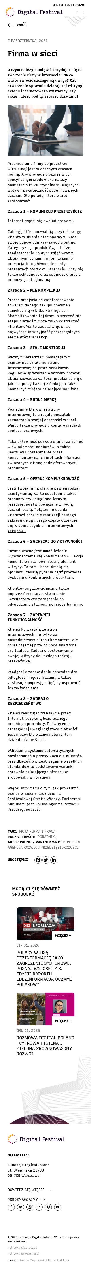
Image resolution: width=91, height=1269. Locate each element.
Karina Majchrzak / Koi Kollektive (44, 1260)
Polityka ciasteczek (22, 1247)
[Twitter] (45, 860)
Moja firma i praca (37, 831)
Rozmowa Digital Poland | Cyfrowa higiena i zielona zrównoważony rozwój (45, 1045)
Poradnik (46, 837)
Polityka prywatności (23, 1253)
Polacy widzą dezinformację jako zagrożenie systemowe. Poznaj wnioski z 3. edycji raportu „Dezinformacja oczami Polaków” (44, 968)
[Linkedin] (53, 860)
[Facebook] (38, 860)
